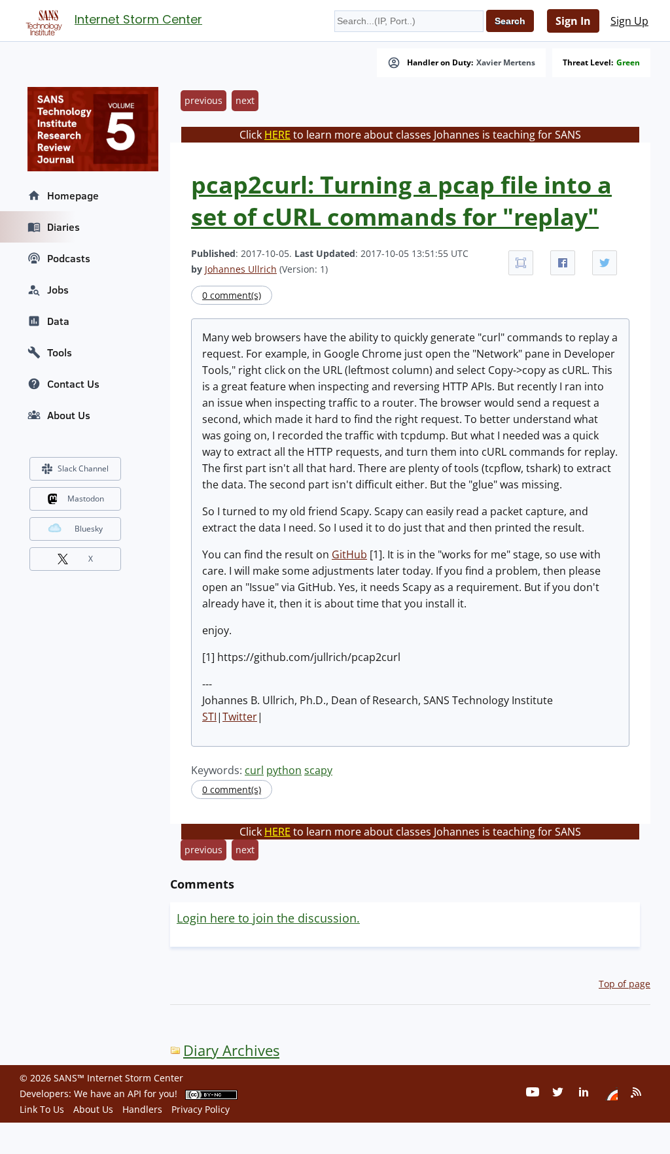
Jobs (58, 289)
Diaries (63, 227)
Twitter (239, 716)
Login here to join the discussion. (268, 918)
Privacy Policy (200, 1109)
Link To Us (42, 1109)
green (628, 63)
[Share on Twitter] (604, 262)
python (284, 770)
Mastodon (85, 498)
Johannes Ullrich (241, 269)
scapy (318, 770)
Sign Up (629, 21)
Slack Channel (83, 468)
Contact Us (73, 384)
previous (203, 100)
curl (254, 770)
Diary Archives (231, 1050)
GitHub (349, 554)
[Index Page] (42, 20)
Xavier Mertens (505, 63)
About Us (68, 415)
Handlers (142, 1109)
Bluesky (89, 528)
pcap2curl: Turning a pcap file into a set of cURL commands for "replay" (401, 201)
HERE (277, 134)
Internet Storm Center (138, 19)
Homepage (73, 195)
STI (209, 716)
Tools (59, 352)
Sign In (573, 21)
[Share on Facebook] (562, 262)
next (245, 100)
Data (58, 321)
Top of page (624, 983)
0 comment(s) (231, 295)
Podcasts (68, 258)
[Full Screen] (520, 262)
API (134, 1093)
